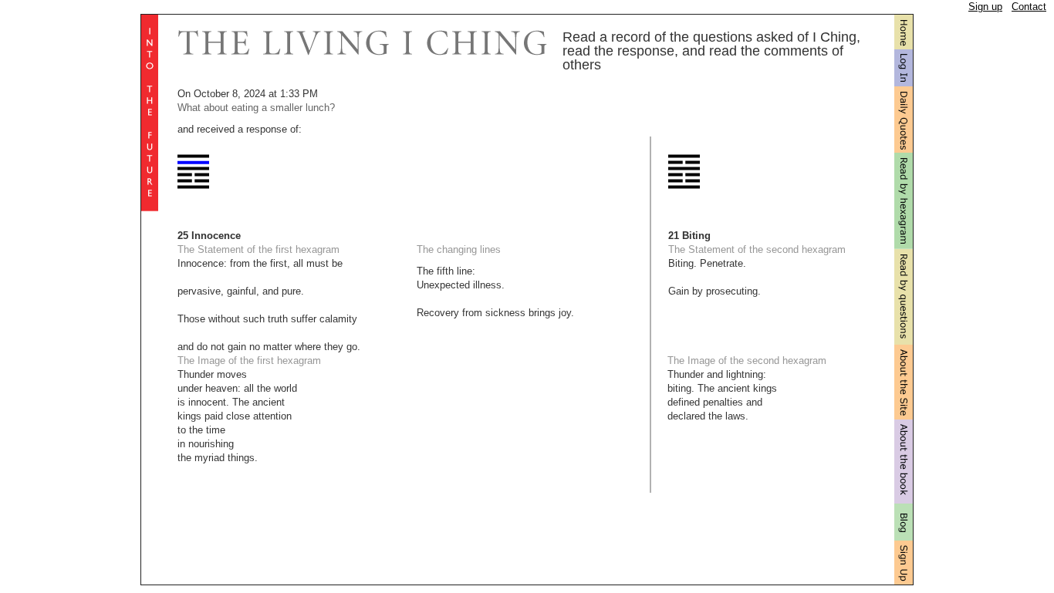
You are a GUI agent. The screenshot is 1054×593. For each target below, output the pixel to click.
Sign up (985, 6)
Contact (1029, 6)
